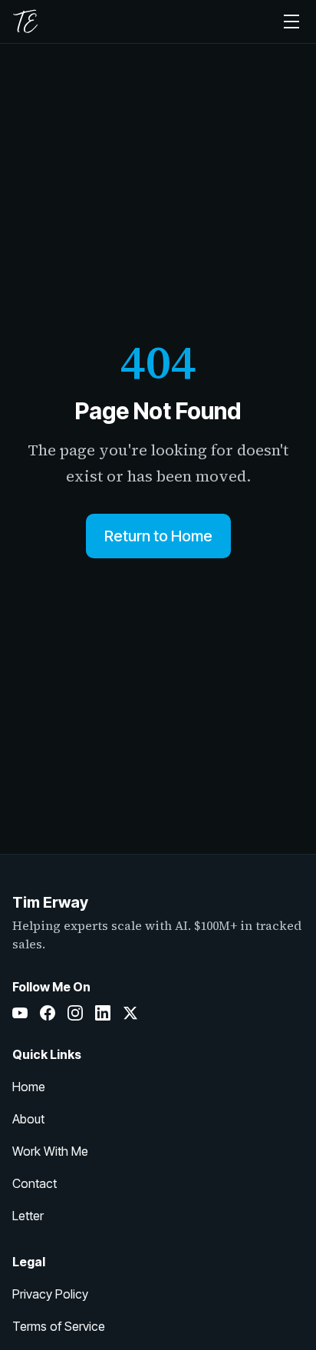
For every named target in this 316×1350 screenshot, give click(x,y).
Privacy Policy (50, 1294)
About (28, 1119)
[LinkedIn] (102, 1013)
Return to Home (158, 536)
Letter (28, 1215)
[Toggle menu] (291, 21)
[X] (130, 1013)
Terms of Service (58, 1326)
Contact (34, 1183)
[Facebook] (47, 1013)
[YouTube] (20, 1013)
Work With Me (50, 1151)
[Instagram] (75, 1013)
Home (28, 1086)
